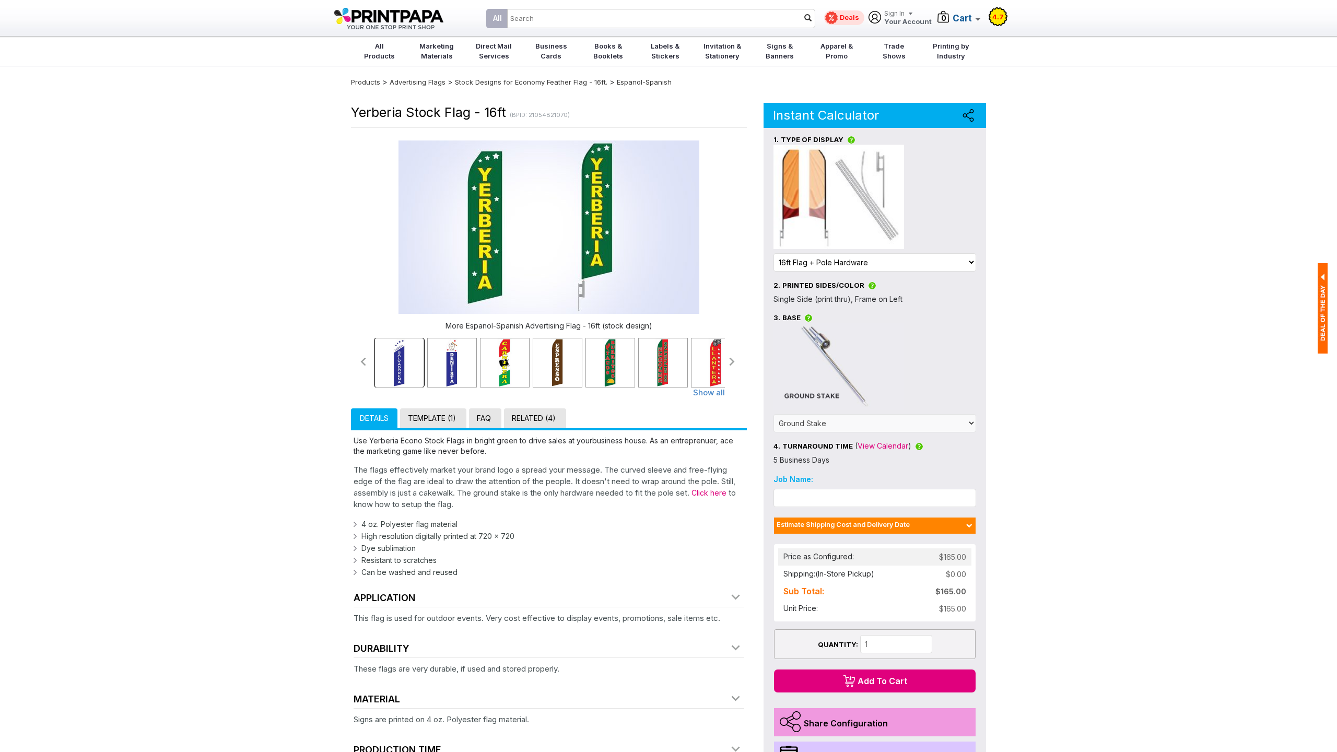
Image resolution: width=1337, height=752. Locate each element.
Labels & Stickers (665, 51)
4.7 (998, 17)
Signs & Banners (780, 51)
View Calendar (883, 445)
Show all (709, 392)
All (497, 18)
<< (363, 362)
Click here (708, 492)
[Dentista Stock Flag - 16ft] (452, 362)
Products (365, 82)
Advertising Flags (417, 82)
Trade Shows (894, 51)
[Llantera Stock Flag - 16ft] (716, 362)
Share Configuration (846, 723)
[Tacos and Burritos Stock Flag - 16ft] (610, 362)
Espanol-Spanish (644, 82)
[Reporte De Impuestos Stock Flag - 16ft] (663, 362)
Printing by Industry (951, 51)
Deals (849, 17)
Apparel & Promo (836, 51)
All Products (379, 51)
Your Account (908, 18)
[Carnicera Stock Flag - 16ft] (505, 362)
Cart (962, 18)
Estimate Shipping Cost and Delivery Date (843, 524)
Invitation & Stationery (722, 51)
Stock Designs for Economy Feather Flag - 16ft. (531, 82)
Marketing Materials (436, 51)
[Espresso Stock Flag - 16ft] (557, 362)
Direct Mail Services (494, 51)
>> (732, 362)
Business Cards (551, 51)
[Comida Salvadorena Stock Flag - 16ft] (399, 362)
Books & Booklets (608, 51)
